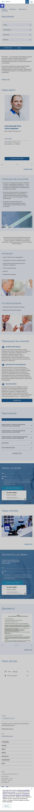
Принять (6, 806)
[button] (2, 6)
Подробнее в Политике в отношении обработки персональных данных (16, 795)
